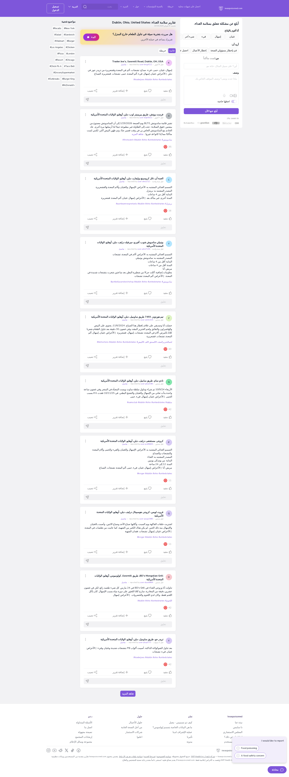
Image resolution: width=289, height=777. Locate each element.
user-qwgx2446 (141, 519)
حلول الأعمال (135, 722)
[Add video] (231, 95)
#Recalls (57, 28)
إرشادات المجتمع (83, 737)
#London (70, 53)
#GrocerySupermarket (64, 72)
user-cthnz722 (138, 181)
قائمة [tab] (172, 50)
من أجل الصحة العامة (131, 727)
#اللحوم (168, 600)
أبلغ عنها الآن (211, 111)
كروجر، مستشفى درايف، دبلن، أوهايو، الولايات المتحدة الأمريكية (131, 441)
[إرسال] (87, 99)
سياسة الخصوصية (164, 756)
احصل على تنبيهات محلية (189, 6)
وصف (236, 72)
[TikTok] (72, 750)
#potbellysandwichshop (122, 281)
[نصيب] (85, 61)
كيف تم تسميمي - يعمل (180, 722)
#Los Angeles (56, 47)
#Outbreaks (53, 78)
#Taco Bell (69, 66)
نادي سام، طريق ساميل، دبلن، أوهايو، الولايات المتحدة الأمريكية (132, 380)
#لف (147, 342)
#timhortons (102, 342)
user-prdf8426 (141, 444)
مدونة (189, 741)
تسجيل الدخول (55, 8)
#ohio (155, 79)
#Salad (57, 34)
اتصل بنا (88, 727)
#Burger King (68, 78)
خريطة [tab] (162, 50)
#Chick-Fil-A (55, 66)
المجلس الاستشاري (232, 732)
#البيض (141, 342)
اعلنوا (139, 737)
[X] (66, 750)
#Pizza (60, 53)
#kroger (140, 473)
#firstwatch (128, 139)
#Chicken (70, 47)
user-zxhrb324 (141, 320)
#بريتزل (168, 203)
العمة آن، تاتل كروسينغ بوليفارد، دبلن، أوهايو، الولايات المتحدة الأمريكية (128, 178)
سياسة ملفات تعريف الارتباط (130, 756)
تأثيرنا (189, 737)
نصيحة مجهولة (85, 732)
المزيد (125, 6)
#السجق (153, 342)
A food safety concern (252, 755)
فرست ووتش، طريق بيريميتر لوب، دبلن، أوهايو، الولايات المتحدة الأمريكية (127, 114)
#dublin (148, 79)
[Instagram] (48, 750)
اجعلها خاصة (224, 101)
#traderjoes (139, 79)
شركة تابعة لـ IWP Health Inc (203, 756)
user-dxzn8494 (141, 582)
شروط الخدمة (149, 756)
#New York (69, 28)
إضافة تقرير (118, 90)
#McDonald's (68, 85)
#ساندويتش (167, 139)
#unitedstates (165, 79)
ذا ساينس (237, 727)
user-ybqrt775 (139, 642)
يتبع (145, 90)
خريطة (171, 6)
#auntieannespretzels (126, 203)
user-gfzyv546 (141, 384)
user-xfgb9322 (140, 117)
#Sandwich (69, 34)
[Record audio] (224, 95)
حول (137, 6)
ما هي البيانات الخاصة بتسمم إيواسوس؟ (172, 727)
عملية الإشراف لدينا (182, 732)
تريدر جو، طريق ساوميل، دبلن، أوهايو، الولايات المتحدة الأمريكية (132, 639)
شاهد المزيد (137, 134)
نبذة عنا (238, 722)
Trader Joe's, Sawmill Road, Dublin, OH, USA (137, 61)
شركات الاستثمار (133, 732)
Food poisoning (249, 748)
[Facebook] (78, 750)
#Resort (59, 59)
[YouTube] (54, 750)
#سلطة (168, 402)
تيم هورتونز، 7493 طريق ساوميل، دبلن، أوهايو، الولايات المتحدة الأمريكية (127, 316)
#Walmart (59, 41)
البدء (93, 37)
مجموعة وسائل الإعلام (81, 741)
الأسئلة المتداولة (84, 722)
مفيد (165, 90)
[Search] (85, 7)
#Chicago (70, 59)
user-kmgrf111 (140, 64)
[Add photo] (235, 95)
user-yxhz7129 (138, 249)
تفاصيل (123, 64)
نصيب (90, 90)
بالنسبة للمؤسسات (154, 6)
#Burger (71, 41)
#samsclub (132, 402)
